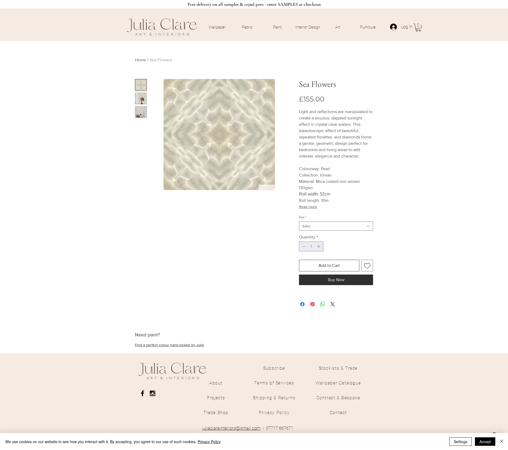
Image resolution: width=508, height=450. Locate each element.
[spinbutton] (311, 246)
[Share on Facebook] (302, 304)
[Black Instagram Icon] (152, 393)
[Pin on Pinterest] (312, 304)
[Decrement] (303, 246)
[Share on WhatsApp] (322, 304)
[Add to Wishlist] (367, 265)
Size (303, 217)
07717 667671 (279, 428)
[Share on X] (332, 304)
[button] (418, 27)
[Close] (501, 441)
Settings (460, 441)
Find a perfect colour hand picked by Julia (169, 345)
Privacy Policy (209, 441)
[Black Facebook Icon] (142, 393)
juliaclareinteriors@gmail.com (231, 428)
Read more (308, 207)
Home (140, 60)
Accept (485, 441)
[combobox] (336, 226)
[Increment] (319, 246)
